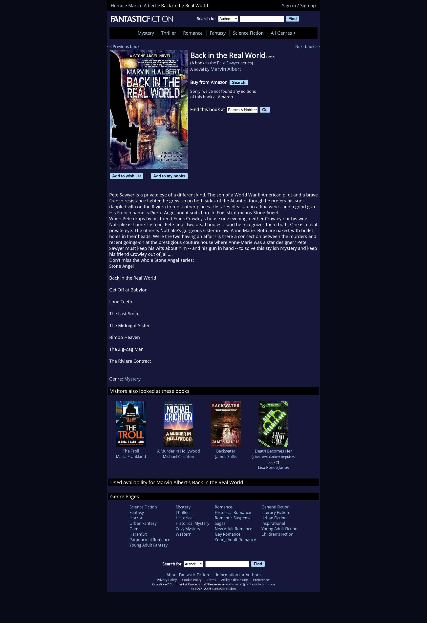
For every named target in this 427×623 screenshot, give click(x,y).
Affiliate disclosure (234, 579)
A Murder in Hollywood (178, 451)
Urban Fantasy (143, 523)
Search (238, 82)
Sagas (220, 523)
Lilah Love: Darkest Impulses (274, 457)
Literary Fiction (275, 512)
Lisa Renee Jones (273, 467)
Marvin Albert (225, 69)
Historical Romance (233, 512)
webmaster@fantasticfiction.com (250, 584)
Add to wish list (126, 176)
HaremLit (138, 534)
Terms (211, 579)
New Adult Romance (233, 528)
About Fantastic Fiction (188, 574)
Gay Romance (227, 534)
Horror (136, 518)
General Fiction (275, 507)
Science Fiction (248, 33)
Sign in (289, 5)
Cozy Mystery (188, 528)
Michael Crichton (178, 456)
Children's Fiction (277, 534)
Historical (184, 518)
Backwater (225, 451)
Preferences (261, 579)
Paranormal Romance (149, 539)
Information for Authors (238, 574)
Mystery (146, 33)
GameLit (137, 528)
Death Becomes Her (273, 451)
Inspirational (273, 523)
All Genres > (284, 33)
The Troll (131, 451)
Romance (193, 33)
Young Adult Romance (235, 539)
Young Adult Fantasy (148, 545)
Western (184, 534)
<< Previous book (123, 46)
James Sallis (226, 456)
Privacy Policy (167, 579)
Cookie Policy (192, 579)
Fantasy (218, 33)
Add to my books (169, 176)
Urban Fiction (274, 518)
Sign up (308, 5)
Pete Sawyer (228, 63)
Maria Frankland (131, 456)
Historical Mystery (192, 523)
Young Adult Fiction (279, 528)
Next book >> (307, 46)
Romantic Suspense (233, 518)
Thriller (168, 33)
